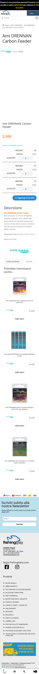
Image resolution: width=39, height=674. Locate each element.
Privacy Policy (5, 663)
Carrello (32, 670)
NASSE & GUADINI (12, 618)
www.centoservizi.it (20, 667)
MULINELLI (10, 615)
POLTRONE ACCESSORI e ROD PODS (18, 631)
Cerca (24, 671)
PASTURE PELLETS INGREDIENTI (17, 624)
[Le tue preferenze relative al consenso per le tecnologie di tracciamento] (4, 670)
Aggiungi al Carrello (26, 198)
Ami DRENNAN (29, 25)
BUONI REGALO (11, 583)
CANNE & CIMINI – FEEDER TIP (16, 605)
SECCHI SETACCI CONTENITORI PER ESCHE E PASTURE (20, 634)
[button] (31, 13)
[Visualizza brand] (6, 56)
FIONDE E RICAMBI (12, 602)
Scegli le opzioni (19, 319)
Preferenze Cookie (25, 663)
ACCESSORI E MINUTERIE (14, 593)
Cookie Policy (14, 663)
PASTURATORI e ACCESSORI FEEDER (18, 589)
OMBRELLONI (10, 621)
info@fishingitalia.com (11, 554)
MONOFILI (9, 612)
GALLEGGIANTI (11, 608)
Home (7, 25)
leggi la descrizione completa (12, 145)
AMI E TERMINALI (16, 25)
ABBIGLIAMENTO (11, 586)
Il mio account (15, 671)
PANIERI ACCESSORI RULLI (15, 627)
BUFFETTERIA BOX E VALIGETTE (16, 599)
